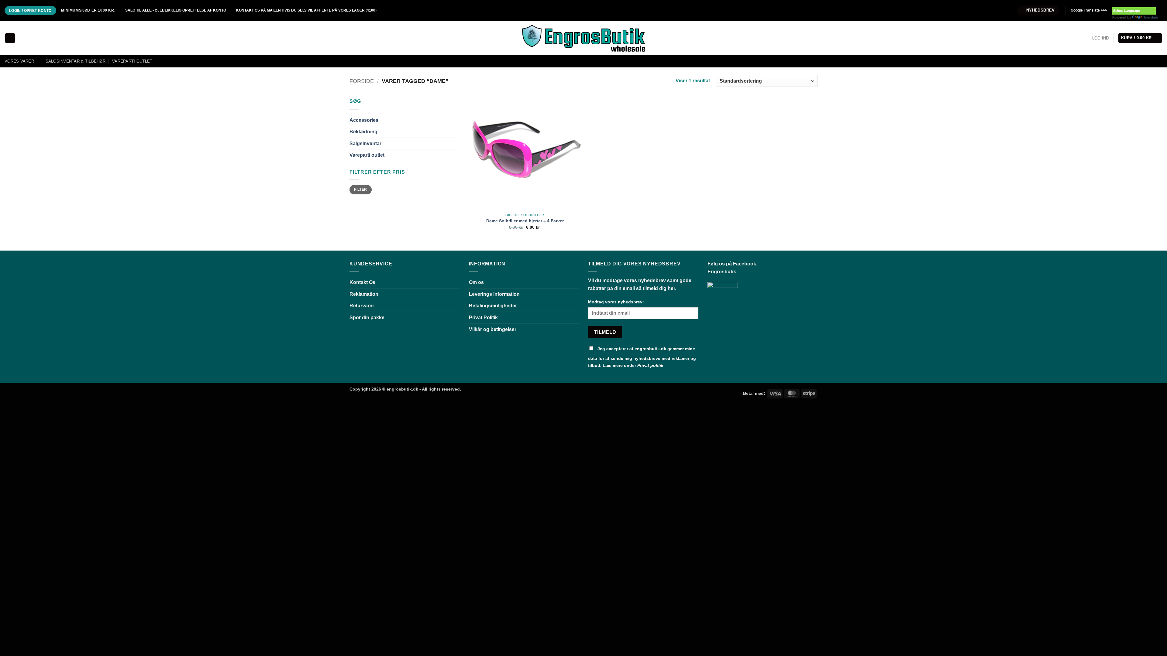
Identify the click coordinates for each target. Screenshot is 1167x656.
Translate (1150, 17)
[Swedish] (1157, 3)
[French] (1127, 3)
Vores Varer (19, 61)
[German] (1133, 3)
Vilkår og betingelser (492, 329)
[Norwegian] (1151, 3)
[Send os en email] (1008, 10)
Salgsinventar (365, 143)
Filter (360, 189)
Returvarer (361, 305)
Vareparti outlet (132, 61)
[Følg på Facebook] (1002, 10)
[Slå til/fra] (456, 120)
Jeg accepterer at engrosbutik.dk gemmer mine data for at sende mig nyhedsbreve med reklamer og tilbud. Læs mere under (642, 357)
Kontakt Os (362, 282)
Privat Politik (483, 317)
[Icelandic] (1145, 3)
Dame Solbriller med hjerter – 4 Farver (525, 220)
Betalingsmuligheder (493, 305)
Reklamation (363, 294)
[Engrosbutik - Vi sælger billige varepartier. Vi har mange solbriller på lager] (583, 38)
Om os (476, 282)
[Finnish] (1139, 3)
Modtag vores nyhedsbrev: (616, 301)
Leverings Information (494, 294)
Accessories (363, 120)
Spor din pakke (366, 317)
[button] (1038, 10)
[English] (1121, 3)
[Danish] (1115, 3)
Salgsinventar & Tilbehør (75, 61)
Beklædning (363, 131)
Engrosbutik (721, 271)
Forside (361, 81)
